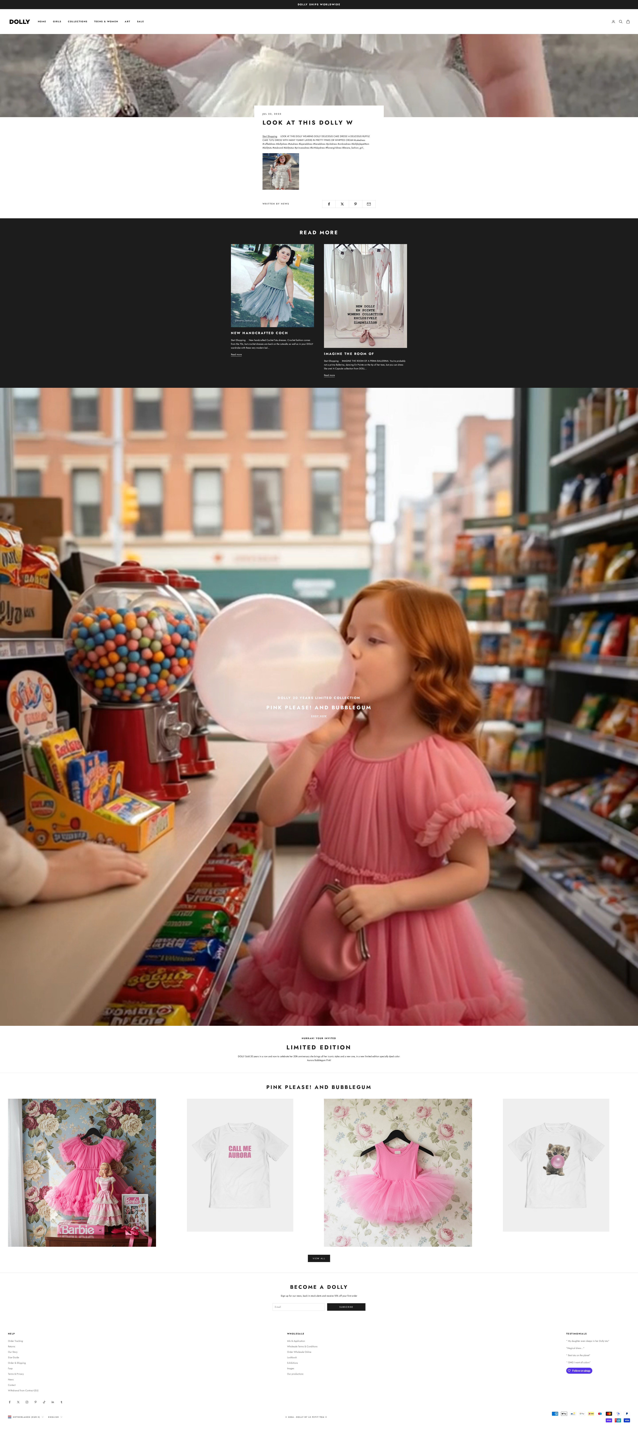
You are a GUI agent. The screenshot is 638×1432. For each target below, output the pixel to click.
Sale (140, 21)
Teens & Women (106, 21)
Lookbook (292, 1357)
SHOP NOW (319, 716)
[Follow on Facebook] (9, 1402)
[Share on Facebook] (328, 204)
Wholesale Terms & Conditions (302, 1346)
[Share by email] (368, 204)
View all (319, 1258)
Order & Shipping (17, 1363)
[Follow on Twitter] (18, 1402)
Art (127, 21)
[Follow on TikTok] (44, 1402)
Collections (77, 21)
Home (42, 21)
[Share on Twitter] (342, 204)
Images (290, 1368)
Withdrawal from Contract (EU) (23, 1390)
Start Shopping (270, 136)
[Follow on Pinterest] (35, 1402)
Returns (11, 1346)
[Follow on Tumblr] (61, 1402)
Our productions (295, 1374)
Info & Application (296, 1341)
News (11, 1379)
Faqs (10, 1368)
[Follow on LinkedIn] (52, 1402)
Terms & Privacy (16, 1374)
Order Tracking (15, 1341)
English (53, 1417)
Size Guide (13, 1357)
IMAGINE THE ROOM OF (349, 353)
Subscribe (346, 1307)
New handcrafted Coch (259, 333)
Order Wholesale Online (299, 1352)
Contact (11, 1385)
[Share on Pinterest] (355, 204)
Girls (57, 21)
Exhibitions (292, 1363)
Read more (236, 354)
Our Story (12, 1352)
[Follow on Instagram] (27, 1402)
